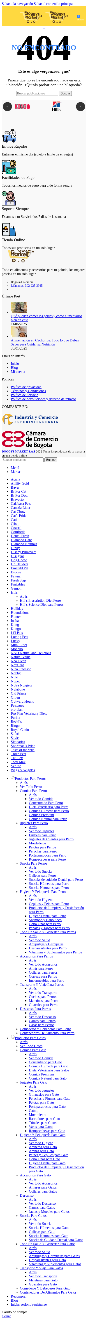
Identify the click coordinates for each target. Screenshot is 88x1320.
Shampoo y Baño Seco (45, 920)
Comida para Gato (33, 1050)
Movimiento (37, 1115)
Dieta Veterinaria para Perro (48, 807)
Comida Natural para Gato (48, 1078)
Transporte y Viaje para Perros (42, 984)
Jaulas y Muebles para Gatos (49, 1211)
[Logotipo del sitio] (31, 27)
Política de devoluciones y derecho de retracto (43, 399)
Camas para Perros (42, 1021)
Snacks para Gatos (33, 1215)
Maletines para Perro (43, 1001)
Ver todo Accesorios (43, 964)
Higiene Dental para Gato (47, 1163)
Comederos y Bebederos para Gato (45, 1288)
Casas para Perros (41, 1025)
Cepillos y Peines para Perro (49, 904)
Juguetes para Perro (34, 823)
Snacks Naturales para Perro (49, 887)
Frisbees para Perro (42, 835)
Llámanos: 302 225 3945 (27, 285)
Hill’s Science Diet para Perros (41, 604)
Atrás (24, 596)
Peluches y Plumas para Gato (49, 1098)
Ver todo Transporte (43, 992)
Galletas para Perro (42, 875)
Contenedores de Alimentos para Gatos (48, 1292)
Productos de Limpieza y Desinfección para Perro (56, 910)
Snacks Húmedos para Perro (49, 883)
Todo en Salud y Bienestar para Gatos (47, 1244)
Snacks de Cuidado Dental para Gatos (56, 1240)
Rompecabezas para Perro (47, 859)
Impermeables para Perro (46, 980)
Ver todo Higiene (41, 900)
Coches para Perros (42, 997)
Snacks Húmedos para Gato (49, 1228)
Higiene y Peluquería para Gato (42, 1135)
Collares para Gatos (43, 1191)
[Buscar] (10, 15)
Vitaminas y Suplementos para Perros (55, 952)
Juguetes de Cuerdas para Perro (51, 839)
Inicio (15, 363)
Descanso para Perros (35, 1009)
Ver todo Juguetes (41, 831)
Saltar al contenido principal (54, 4)
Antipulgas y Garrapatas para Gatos (54, 1256)
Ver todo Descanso (42, 1017)
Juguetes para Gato (33, 1082)
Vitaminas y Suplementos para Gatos (55, 1264)
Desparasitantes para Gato (47, 1260)
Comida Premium (41, 815)
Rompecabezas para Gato (47, 1131)
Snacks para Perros (33, 863)
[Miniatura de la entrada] (19, 312)
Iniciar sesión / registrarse (29, 1304)
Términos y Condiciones (28, 391)
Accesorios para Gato (35, 1175)
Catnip (33, 1110)
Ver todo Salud (39, 940)
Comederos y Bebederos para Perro (45, 1029)
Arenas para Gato (41, 1151)
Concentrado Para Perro (46, 803)
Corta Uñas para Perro (45, 924)
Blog (14, 367)
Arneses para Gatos (43, 1187)
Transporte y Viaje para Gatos (41, 1268)
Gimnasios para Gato (44, 1094)
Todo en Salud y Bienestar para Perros (48, 932)
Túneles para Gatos (42, 1123)
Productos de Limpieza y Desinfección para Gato (56, 1169)
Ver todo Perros (31, 787)
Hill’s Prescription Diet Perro (40, 600)
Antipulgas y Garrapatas (46, 944)
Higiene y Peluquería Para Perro (43, 892)
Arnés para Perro (41, 968)
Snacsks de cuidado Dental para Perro (56, 879)
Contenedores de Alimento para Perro (47, 1033)
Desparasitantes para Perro (48, 948)
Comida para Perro (33, 791)
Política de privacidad (26, 387)
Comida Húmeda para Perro (49, 811)
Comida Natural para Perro (48, 819)
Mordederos (37, 843)
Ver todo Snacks (40, 871)
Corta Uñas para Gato (44, 1159)
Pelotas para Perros (42, 847)
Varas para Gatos (41, 1127)
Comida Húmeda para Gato (48, 1066)
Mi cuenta (18, 372)
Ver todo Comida (41, 799)
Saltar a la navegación (18, 4)
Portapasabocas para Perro (47, 855)
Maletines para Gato (43, 1280)
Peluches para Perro (43, 851)
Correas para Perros (43, 976)
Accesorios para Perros (36, 956)
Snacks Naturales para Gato (48, 1236)
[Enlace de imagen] (19, 261)
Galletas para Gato (42, 1232)
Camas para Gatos (42, 1207)
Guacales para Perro (43, 1005)
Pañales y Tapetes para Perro (49, 928)
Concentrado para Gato (45, 1062)
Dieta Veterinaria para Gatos (49, 1070)
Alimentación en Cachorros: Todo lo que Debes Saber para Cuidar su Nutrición (45, 342)
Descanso (27, 1195)
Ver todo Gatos (31, 1046)
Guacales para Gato (43, 1284)
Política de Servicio (24, 395)
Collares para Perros (43, 972)
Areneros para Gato (43, 1147)
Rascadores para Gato (44, 1119)
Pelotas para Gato (41, 1102)
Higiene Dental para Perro (47, 916)
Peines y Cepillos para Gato (48, 1155)
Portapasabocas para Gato (47, 1106)
